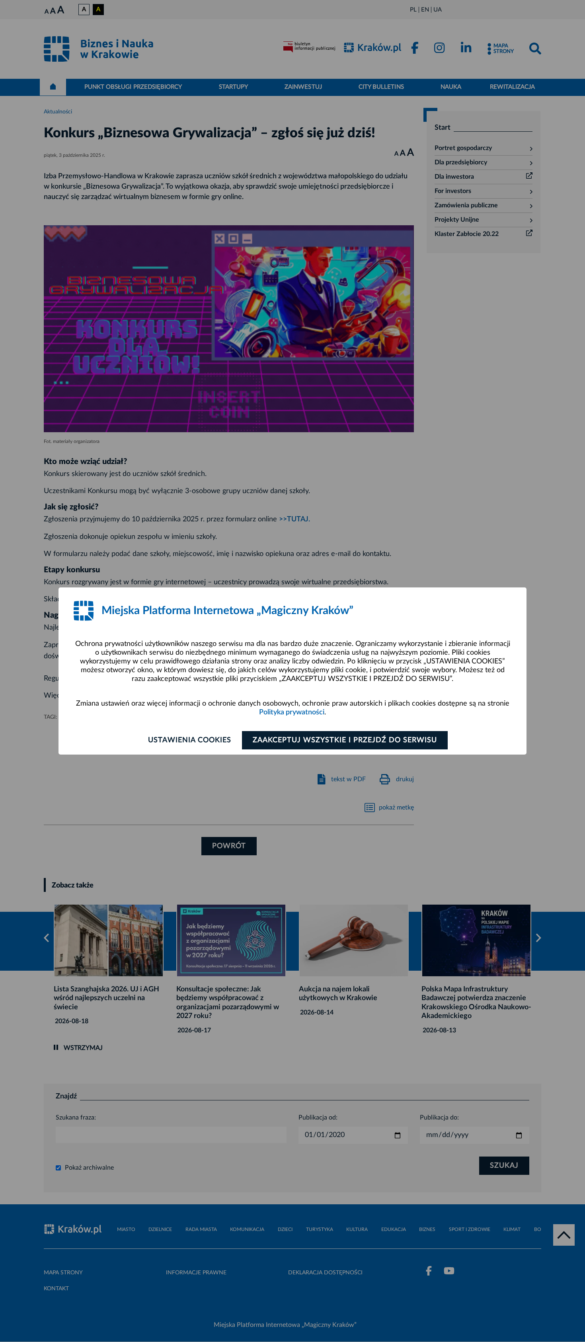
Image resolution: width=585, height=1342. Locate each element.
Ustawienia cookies (189, 740)
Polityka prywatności (291, 712)
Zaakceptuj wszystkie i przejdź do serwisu (345, 740)
